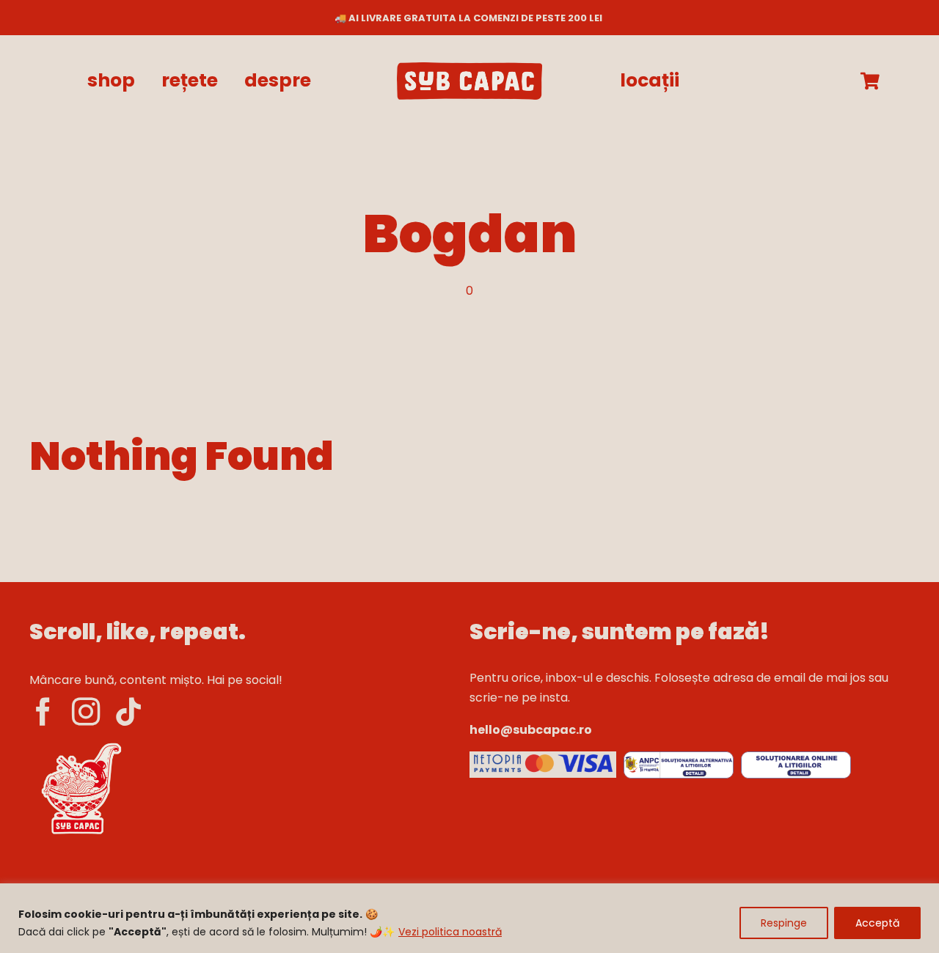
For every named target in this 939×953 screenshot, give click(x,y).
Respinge (784, 923)
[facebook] (43, 712)
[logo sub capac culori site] (469, 67)
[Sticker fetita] (80, 743)
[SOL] (796, 756)
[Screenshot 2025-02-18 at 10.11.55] (543, 756)
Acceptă (877, 923)
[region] (469, 918)
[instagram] (86, 712)
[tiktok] (128, 712)
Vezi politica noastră (450, 931)
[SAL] (679, 756)
